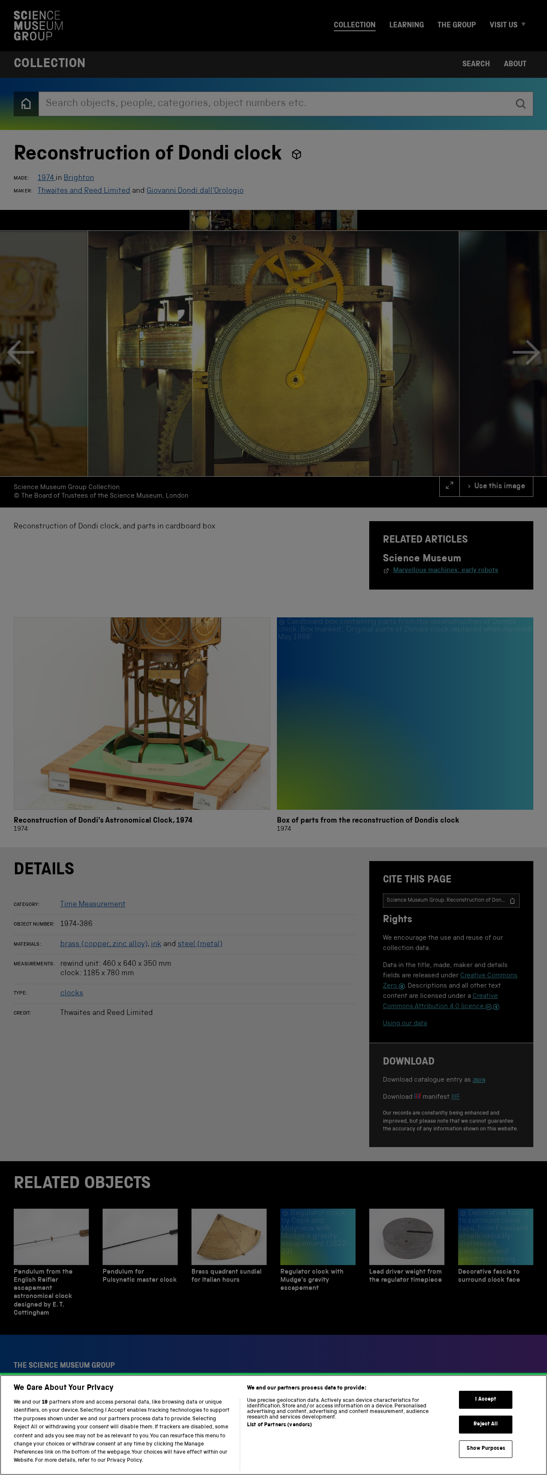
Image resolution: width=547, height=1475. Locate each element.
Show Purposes (486, 1448)
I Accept (485, 1399)
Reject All (485, 1424)
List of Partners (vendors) (279, 1425)
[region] (273, 1425)
